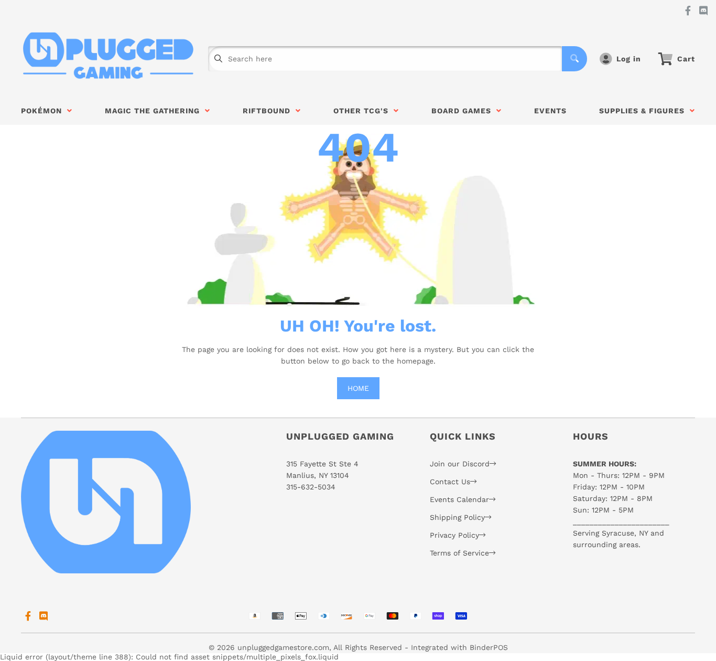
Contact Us (450, 481)
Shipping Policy (457, 517)
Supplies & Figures (644, 110)
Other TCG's (363, 110)
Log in (628, 59)
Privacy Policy (454, 535)
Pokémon (44, 110)
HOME (358, 388)
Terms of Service (459, 553)
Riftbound (269, 110)
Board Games (463, 110)
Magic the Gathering (155, 110)
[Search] (574, 58)
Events (550, 110)
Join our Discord (460, 464)
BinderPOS (489, 647)
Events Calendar (459, 499)
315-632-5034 (310, 487)
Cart (686, 59)
